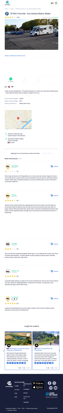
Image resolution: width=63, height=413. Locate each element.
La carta (17, 389)
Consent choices (12, 410)
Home (6, 8)
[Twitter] (16, 299)
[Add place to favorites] (28, 334)
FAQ (16, 397)
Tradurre (55, 166)
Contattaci (26, 389)
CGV (23, 408)
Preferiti (24, 81)
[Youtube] (14, 299)
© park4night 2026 (52, 408)
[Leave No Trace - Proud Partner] (51, 395)
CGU (19, 408)
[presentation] (7, 34)
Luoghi (12, 8)
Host (16, 393)
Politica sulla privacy (31, 408)
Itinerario (11, 81)
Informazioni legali (11, 408)
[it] (52, 3)
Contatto (38, 81)
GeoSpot (26, 402)
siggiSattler (55, 17)
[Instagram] (12, 299)
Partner (26, 393)
